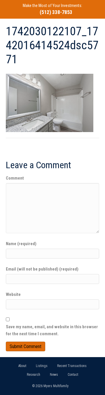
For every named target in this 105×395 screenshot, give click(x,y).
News (54, 375)
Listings (42, 366)
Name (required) (21, 243)
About (22, 366)
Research (33, 375)
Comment (15, 178)
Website (13, 294)
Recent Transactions (72, 366)
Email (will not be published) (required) (42, 269)
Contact (73, 375)
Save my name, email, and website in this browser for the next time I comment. (52, 330)
